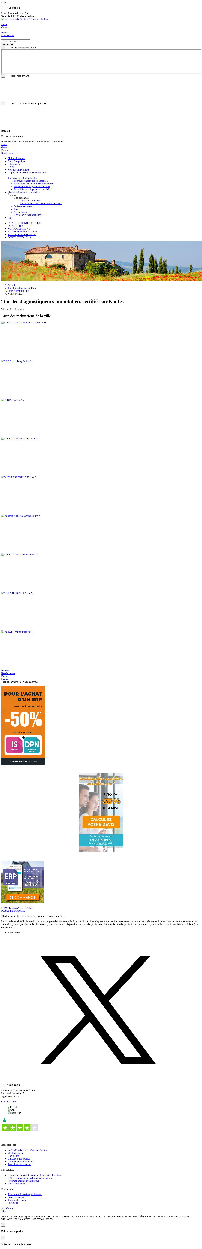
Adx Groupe (7, 1208)
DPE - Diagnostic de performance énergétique (30, 1178)
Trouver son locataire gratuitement (25, 1194)
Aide (3, 1211)
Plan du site (13, 1155)
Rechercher (8, 44)
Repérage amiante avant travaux (23, 1180)
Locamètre (13, 1203)
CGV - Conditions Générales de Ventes (27, 1150)
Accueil (11, 285)
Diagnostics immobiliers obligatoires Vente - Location (34, 1175)
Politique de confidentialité (21, 1161)
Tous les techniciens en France (23, 288)
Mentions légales (16, 1153)
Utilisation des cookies (19, 1158)
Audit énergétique (16, 1183)
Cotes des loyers (16, 1197)
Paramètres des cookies (19, 1164)
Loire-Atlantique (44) (18, 291)
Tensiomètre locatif (17, 1200)
